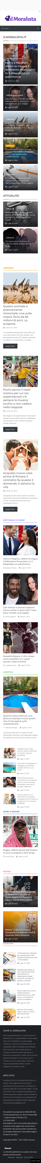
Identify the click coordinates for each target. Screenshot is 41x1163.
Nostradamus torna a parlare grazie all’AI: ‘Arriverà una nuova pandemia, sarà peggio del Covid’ (20, 216)
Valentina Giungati (11, 727)
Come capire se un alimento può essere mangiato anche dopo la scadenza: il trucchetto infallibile (27, 799)
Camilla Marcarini (10, 665)
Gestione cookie (35, 1161)
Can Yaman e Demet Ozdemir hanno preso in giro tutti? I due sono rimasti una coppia (19, 101)
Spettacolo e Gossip (14, 58)
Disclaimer (11, 1157)
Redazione (19, 1157)
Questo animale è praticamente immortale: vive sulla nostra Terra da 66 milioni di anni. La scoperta (20, 126)
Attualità (10, 209)
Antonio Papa (9, 856)
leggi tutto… (10, 346)
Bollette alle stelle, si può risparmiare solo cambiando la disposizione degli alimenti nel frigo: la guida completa (25, 975)
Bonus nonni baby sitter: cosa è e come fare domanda (25, 1012)
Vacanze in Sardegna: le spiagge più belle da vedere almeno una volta (27, 766)
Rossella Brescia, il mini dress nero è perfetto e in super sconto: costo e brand (18, 659)
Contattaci (7, 1143)
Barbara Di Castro (11, 568)
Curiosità (10, 119)
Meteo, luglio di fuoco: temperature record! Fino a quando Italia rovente (20, 932)
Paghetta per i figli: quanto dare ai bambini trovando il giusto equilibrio (27, 752)
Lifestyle (10, 146)
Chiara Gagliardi (10, 616)
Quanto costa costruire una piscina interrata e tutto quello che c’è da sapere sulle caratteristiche (19, 153)
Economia (10, 174)
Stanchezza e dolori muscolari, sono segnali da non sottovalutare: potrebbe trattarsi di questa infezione (27, 782)
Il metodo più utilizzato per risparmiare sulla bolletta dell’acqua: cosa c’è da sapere (19, 180)
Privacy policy (28, 1157)
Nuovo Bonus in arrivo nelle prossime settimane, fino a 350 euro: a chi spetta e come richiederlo (26, 995)
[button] (38, 28)
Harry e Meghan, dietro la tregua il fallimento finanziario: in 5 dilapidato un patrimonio (20, 69)
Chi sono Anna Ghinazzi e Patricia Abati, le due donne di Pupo (19, 243)
